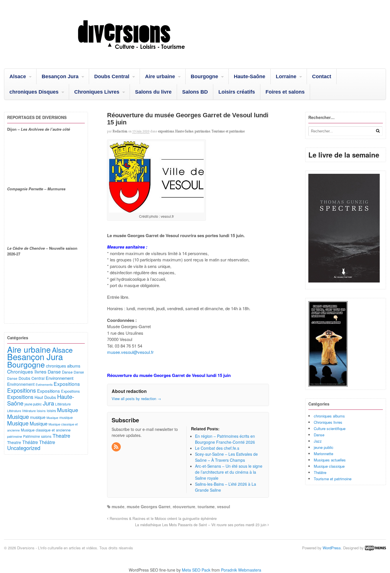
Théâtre (320, 472)
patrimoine (202, 131)
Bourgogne (204, 76)
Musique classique (329, 466)
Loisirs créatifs (236, 92)
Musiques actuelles (330, 460)
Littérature (63, 403)
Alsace (17, 76)
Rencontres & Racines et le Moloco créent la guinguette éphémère (162, 518)
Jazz (318, 441)
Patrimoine (31, 436)
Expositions (67, 383)
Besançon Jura (60, 76)
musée (118, 506)
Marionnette (323, 453)
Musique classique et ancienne (46, 430)
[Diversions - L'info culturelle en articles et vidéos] (147, 54)
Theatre (61, 435)
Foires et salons (285, 92)
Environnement (59, 378)
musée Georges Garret (148, 506)
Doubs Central (111, 76)
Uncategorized (23, 447)
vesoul (223, 506)
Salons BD (195, 92)
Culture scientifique (329, 428)
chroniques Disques (34, 92)
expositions (166, 131)
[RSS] (116, 447)
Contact (321, 76)
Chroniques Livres (96, 92)
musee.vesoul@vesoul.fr (130, 352)
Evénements (44, 384)
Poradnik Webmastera (241, 570)
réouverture (184, 506)
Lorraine (286, 76)
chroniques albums (329, 416)
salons (46, 436)
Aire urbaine (160, 76)
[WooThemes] (375, 547)
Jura (48, 403)
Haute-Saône (249, 76)
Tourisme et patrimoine (228, 131)
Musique (67, 409)
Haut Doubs (45, 397)
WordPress (332, 547)
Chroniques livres (328, 422)
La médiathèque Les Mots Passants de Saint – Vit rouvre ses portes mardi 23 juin (201, 524)
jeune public (323, 447)
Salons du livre (153, 92)
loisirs (41, 410)
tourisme (206, 506)
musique (37, 417)
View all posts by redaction (136, 398)
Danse (319, 434)
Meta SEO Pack (196, 570)
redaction (120, 131)
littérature (29, 410)
